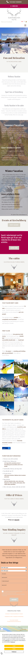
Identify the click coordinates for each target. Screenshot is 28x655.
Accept (14, 645)
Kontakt (21, 613)
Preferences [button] (12, 641)
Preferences (14, 651)
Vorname (3, 572)
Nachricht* (3, 583)
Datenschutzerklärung (14, 613)
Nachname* (4, 575)
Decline (14, 648)
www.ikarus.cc (23, 214)
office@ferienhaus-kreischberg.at (14, 621)
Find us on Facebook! (6, 22)
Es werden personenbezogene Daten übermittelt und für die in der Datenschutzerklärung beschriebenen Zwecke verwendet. (13, 593)
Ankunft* (3, 565)
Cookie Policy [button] (7, 640)
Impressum (7, 613)
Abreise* (3, 569)
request (16, 520)
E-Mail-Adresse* (5, 579)
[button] (14, 6)
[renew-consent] (1, 653)
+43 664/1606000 (14, 620)
